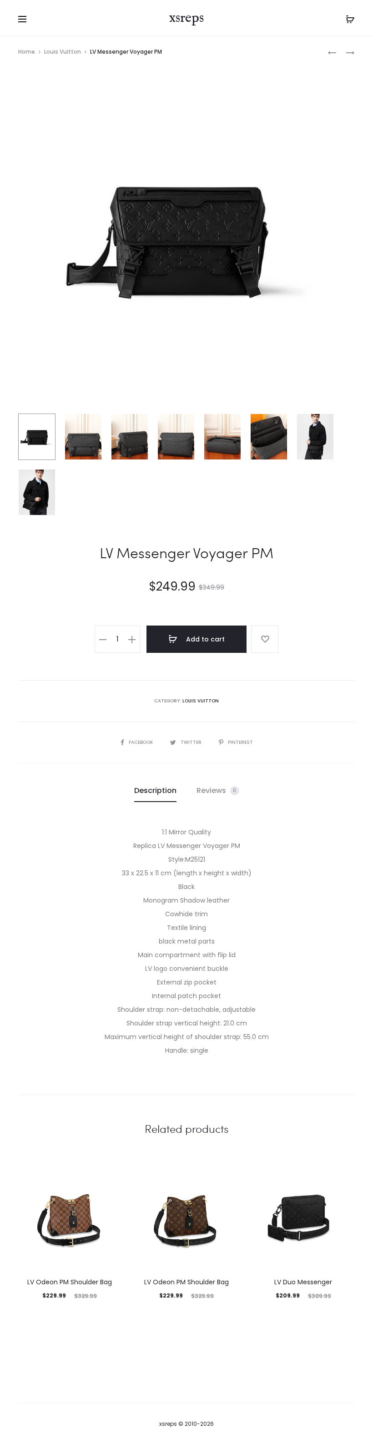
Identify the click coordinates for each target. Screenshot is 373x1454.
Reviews (217, 790)
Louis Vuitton (62, 52)
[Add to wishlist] (264, 639)
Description (155, 790)
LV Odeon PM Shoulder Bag (69, 1282)
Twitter (192, 742)
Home (26, 52)
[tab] (155, 790)
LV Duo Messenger (303, 1282)
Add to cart (204, 639)
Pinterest (240, 742)
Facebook (141, 742)
